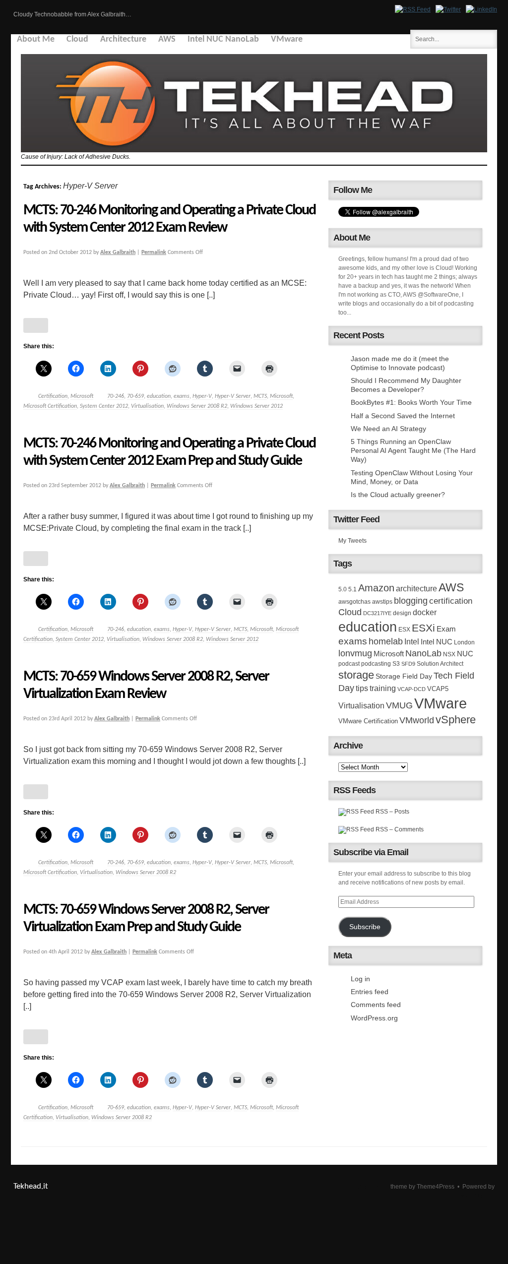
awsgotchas (354, 602)
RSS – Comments (399, 829)
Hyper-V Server (233, 396)
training (383, 688)
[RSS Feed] (413, 9)
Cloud (77, 39)
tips (362, 688)
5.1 (352, 589)
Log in (360, 979)
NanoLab (423, 653)
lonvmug (355, 653)
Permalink (153, 252)
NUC (465, 654)
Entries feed (369, 992)
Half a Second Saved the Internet (403, 416)
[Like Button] (35, 325)
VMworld (416, 720)
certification (450, 601)
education (159, 396)
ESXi (423, 627)
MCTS (260, 396)
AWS (167, 39)
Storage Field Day (404, 676)
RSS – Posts (391, 811)
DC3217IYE (377, 613)
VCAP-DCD (411, 689)
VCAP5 (437, 689)
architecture (416, 588)
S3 (396, 664)
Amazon (376, 587)
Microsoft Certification (50, 406)
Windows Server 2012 (256, 406)
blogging (411, 601)
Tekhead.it (30, 1186)
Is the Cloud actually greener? (398, 495)
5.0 (342, 589)
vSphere (456, 719)
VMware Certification (368, 721)
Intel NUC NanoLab (223, 39)
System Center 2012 (104, 406)
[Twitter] (448, 9)
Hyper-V (202, 396)
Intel (411, 641)
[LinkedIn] (481, 9)
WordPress (473, 1195)
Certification (52, 396)
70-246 (115, 396)
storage (356, 675)
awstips (382, 602)
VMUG (399, 705)
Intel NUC (436, 641)
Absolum (370, 1186)
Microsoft (81, 396)
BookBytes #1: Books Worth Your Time (411, 402)
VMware (287, 39)
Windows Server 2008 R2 (197, 406)
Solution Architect (440, 663)
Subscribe (365, 927)
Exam (446, 629)
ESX (404, 629)
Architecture (123, 39)
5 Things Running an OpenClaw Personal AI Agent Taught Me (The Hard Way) (413, 450)
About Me (36, 39)
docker (425, 612)
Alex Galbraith (117, 252)
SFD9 (408, 664)
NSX (449, 654)
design (402, 613)
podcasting (376, 664)
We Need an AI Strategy (388, 429)
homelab (386, 641)
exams (182, 396)
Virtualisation (147, 406)
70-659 (135, 396)
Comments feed (376, 1005)
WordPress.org (374, 1018)
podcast (349, 663)
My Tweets (352, 540)
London (464, 642)
